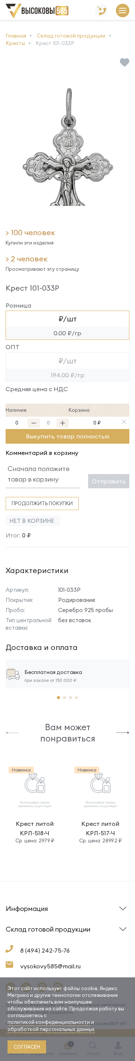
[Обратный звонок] (101, 11)
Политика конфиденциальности (94, 936)
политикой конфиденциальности (49, 1022)
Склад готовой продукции (26, 913)
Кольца (15, 941)
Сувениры (83, 941)
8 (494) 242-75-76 (45, 950)
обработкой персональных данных (51, 1029)
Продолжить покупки (42, 503)
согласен (27, 1047)
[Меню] (122, 11)
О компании (21, 939)
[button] (12, 732)
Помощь (81, 920)
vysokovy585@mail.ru (50, 966)
